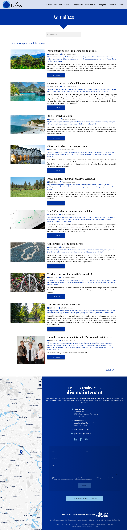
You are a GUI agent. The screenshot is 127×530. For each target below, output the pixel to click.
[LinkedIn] (75, 439)
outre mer (50, 59)
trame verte (64, 311)
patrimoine (88, 152)
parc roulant (62, 250)
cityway (112, 217)
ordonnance (83, 345)
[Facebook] (81, 439)
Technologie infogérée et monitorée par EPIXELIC (97, 524)
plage (51, 122)
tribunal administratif (62, 345)
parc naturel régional (56, 185)
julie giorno (59, 59)
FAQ (96, 526)
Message (55, 466)
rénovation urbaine (90, 124)
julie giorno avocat (69, 59)
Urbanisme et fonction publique (100, 520)
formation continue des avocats (60, 343)
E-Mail (54, 459)
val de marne (52, 61)
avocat (79, 59)
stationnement (66, 217)
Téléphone (89, 452)
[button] (21, 451)
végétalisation (54, 311)
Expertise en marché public (77, 520)
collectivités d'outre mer (104, 57)
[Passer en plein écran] (40, 385)
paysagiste (83, 311)
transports (67, 221)
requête (79, 347)
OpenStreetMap (38, 529)
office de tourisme (55, 152)
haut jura (68, 185)
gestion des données (80, 217)
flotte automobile (74, 250)
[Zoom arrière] (40, 381)
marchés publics (55, 57)
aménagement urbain (88, 185)
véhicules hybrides (101, 250)
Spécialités (116, 520)
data (89, 217)
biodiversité (76, 185)
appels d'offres (67, 57)
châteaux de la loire (70, 152)
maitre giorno (107, 122)
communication (98, 152)
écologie (92, 280)
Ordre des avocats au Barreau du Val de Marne (99, 59)
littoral (88, 122)
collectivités (79, 124)
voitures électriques (88, 250)
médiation (86, 343)
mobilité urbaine (55, 217)
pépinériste (92, 311)
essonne (60, 61)
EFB (80, 343)
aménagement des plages (63, 122)
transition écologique (71, 187)
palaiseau (99, 313)
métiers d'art (109, 152)
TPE (89, 57)
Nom (54, 452)
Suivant (109, 369)
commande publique (80, 57)
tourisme (81, 152)
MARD (92, 343)
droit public (74, 345)
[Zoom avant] (40, 378)
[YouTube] (86, 439)
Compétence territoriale (58, 520)
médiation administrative (97, 345)
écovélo (52, 280)
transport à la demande (100, 217)
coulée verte (73, 311)
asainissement (101, 311)
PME (93, 57)
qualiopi (75, 343)
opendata (59, 221)
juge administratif (88, 347)
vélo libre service (62, 280)
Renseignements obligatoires (82, 526)
